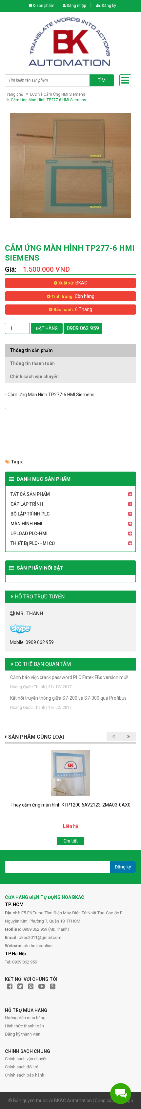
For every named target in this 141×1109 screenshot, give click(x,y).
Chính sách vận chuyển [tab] (34, 376)
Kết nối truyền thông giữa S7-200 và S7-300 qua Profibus (68, 698)
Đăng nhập (76, 5)
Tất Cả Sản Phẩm (30, 494)
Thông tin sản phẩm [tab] (31, 350)
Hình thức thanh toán (24, 1025)
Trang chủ (14, 94)
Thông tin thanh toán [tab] (32, 363)
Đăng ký (108, 5)
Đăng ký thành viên (22, 1034)
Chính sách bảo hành (24, 1075)
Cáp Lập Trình (26, 504)
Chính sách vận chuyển (26, 1058)
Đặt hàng (47, 328)
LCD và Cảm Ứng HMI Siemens (57, 94)
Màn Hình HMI (26, 523)
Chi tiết (71, 841)
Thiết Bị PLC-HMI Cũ (32, 543)
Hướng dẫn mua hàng (25, 1017)
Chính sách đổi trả (21, 1066)
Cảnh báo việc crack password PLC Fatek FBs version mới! (69, 677)
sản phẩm (43, 5)
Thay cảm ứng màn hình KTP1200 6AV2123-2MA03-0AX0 (70, 804)
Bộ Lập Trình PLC (30, 513)
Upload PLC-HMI (29, 533)
